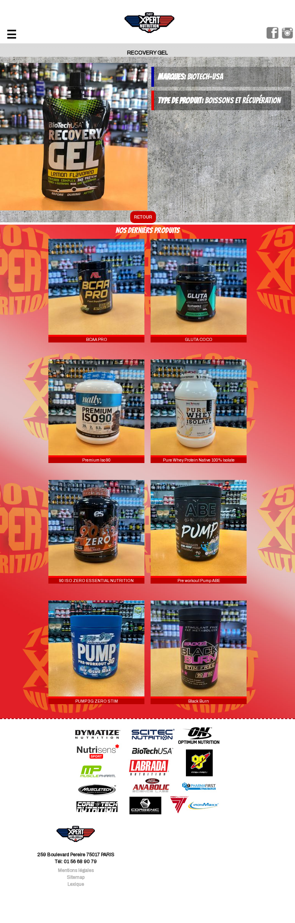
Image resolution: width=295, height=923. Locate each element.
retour (143, 217)
